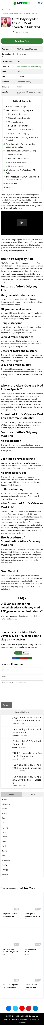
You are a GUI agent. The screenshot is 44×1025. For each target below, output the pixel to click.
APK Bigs (15, 32)
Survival (5, 874)
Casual (4, 822)
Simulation (6, 860)
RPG (3, 855)
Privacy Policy (34, 1019)
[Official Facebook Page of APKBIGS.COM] (8, 1008)
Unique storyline (15, 122)
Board (4, 813)
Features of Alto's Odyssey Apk (19, 110)
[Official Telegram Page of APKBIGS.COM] (35, 1008)
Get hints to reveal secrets (20, 158)
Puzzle (4, 846)
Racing (4, 851)
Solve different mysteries (19, 126)
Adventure (6, 804)
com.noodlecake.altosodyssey (29, 66)
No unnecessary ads (17, 162)
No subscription (15, 154)
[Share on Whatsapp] (30, 658)
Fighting (5, 827)
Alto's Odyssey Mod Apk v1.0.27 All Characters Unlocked (19, 13)
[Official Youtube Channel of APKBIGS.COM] (22, 1008)
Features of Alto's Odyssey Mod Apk (21, 150)
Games (11, 10)
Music (4, 841)
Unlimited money (16, 166)
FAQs (8, 187)
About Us (7, 1019)
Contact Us (22, 1022)
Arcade (4, 808)
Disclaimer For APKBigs (20, 1019)
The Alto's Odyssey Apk (16, 106)
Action (18, 10)
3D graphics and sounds (19, 118)
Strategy (5, 869)
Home (4, 10)
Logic (4, 832)
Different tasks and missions (21, 129)
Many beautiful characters (19, 114)
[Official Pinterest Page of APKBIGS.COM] (28, 1008)
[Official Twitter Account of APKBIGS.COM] (15, 1008)
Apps (33, 794)
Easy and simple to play (18, 133)
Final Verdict (11, 183)
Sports (4, 865)
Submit (6, 705)
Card (3, 818)
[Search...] (35, 2)
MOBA (4, 837)
